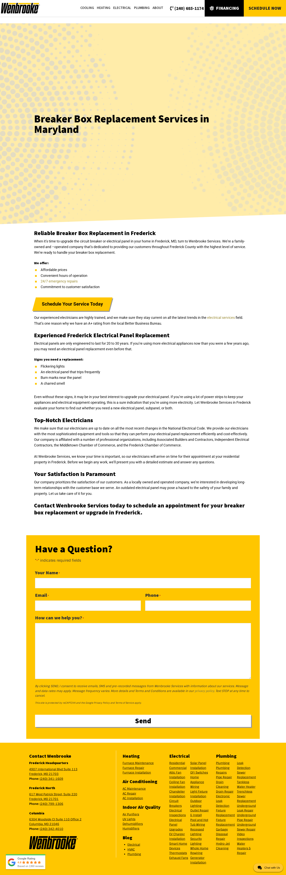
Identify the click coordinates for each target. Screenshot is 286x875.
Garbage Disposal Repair (222, 834)
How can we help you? (59, 618)
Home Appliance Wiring (197, 782)
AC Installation (133, 798)
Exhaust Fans (178, 858)
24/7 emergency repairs (59, 281)
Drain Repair (224, 792)
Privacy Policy (102, 702)
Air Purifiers (131, 814)
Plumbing (134, 854)
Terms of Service (124, 702)
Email (42, 595)
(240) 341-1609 (51, 779)
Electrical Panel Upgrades (176, 824)
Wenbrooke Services (25, 8)
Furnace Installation (137, 773)
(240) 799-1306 (51, 804)
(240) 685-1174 (189, 8)
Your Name (47, 573)
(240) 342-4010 (51, 829)
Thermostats (178, 853)
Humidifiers (131, 829)
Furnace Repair (133, 768)
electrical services (221, 317)
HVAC (131, 849)
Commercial (178, 768)
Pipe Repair (224, 777)
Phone (153, 595)
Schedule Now (265, 8)
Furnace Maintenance (138, 763)
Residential (177, 763)
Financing (227, 8)
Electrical (133, 845)
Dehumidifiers (133, 824)
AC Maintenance (134, 789)
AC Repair (129, 794)
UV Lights (129, 819)
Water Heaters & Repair (244, 848)
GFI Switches (199, 773)
